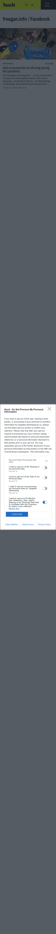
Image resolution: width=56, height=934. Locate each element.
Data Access (28, 524)
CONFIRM (17, 514)
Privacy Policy (44, 524)
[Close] (50, 409)
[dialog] (28, 467)
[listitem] (28, 461)
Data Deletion (12, 524)
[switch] (45, 467)
